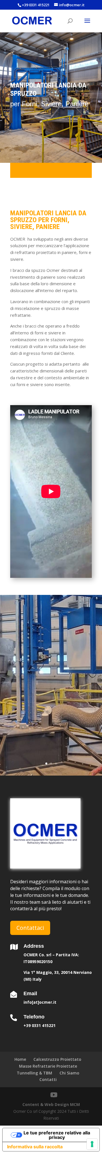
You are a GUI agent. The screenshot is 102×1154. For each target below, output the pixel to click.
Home (20, 1059)
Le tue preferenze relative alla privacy (57, 1135)
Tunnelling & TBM (34, 1073)
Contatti (48, 1079)
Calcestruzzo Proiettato (57, 1059)
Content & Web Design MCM (51, 1104)
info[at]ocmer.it (40, 1002)
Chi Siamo (69, 1073)
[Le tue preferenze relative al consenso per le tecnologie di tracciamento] (92, 1144)
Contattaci (30, 928)
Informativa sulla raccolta (35, 1146)
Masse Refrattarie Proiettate (48, 1066)
